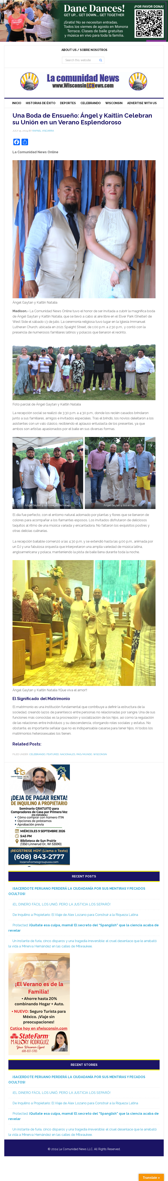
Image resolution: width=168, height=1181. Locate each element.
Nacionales (67, 754)
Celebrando (37, 754)
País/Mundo (84, 754)
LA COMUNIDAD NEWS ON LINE (84, 81)
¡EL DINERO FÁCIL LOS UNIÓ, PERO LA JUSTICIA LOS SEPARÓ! (61, 904)
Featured (53, 754)
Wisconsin (100, 754)
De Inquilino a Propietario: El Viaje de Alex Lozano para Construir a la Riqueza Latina (75, 915)
